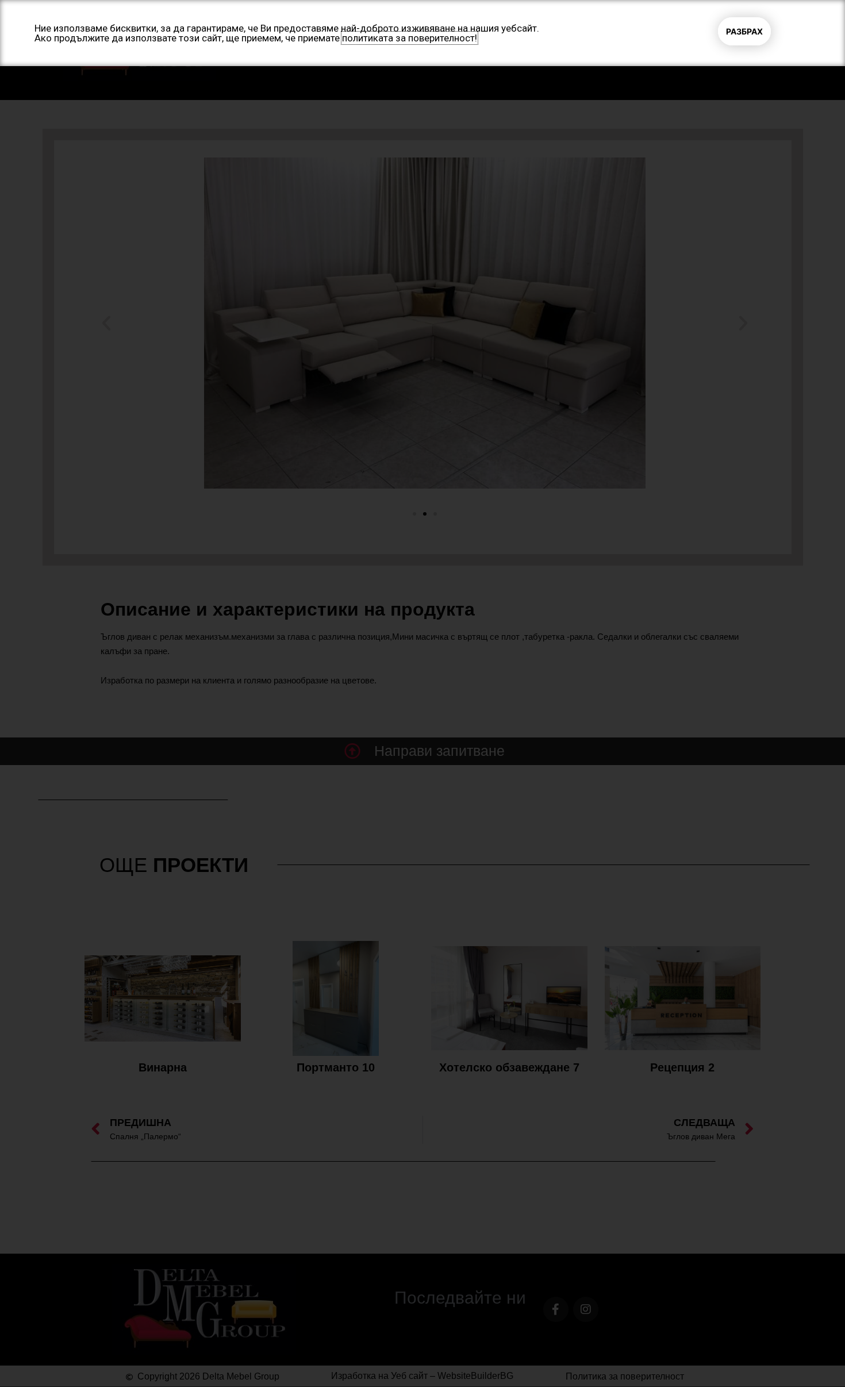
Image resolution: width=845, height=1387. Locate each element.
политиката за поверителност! (409, 38)
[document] (422, 693)
